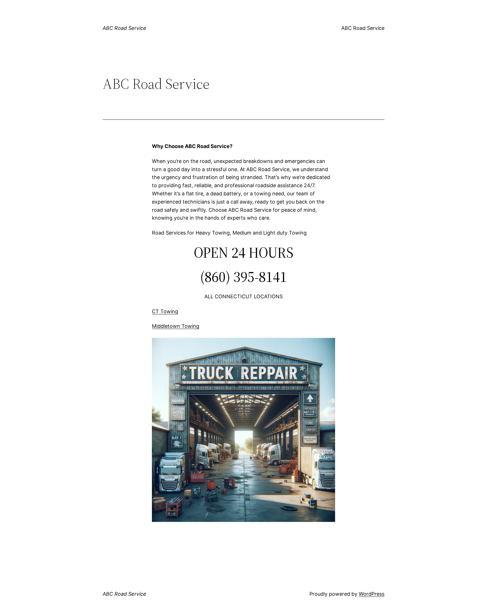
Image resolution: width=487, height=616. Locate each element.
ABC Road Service (124, 28)
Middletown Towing (175, 326)
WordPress (371, 594)
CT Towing (165, 311)
